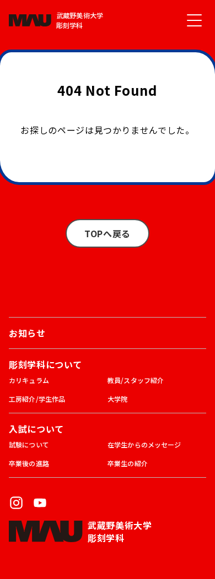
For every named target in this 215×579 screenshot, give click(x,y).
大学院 (117, 398)
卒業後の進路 (29, 463)
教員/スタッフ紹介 (136, 380)
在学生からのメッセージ (144, 444)
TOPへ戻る (107, 233)
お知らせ (27, 333)
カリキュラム (29, 380)
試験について (29, 444)
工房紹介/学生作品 (37, 398)
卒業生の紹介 (128, 463)
